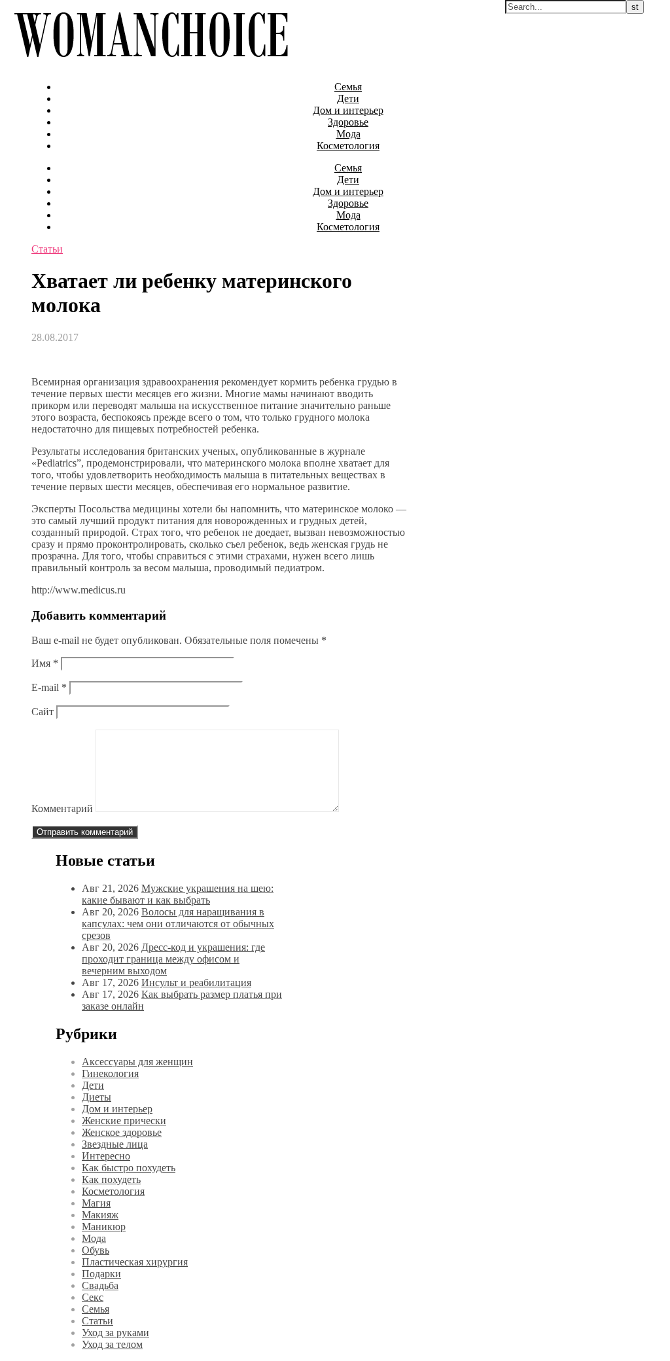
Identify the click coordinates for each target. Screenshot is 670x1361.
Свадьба (100, 1285)
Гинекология (110, 1073)
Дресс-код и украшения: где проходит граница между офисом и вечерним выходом (173, 959)
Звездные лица (115, 1144)
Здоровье (348, 122)
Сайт (42, 711)
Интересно (106, 1155)
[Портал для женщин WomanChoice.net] (150, 64)
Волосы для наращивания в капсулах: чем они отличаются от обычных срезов (178, 923)
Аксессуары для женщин (137, 1061)
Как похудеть (111, 1179)
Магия (96, 1203)
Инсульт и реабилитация (196, 982)
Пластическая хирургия (135, 1261)
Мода (348, 133)
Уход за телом (112, 1344)
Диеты (96, 1097)
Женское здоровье (122, 1132)
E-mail (49, 687)
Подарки (101, 1273)
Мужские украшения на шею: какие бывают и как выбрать (177, 894)
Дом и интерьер (348, 110)
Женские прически (124, 1120)
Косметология (348, 145)
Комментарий (62, 808)
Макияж (100, 1214)
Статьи (47, 249)
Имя (44, 663)
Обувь (95, 1250)
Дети (348, 98)
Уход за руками (115, 1332)
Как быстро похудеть (128, 1167)
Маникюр (104, 1226)
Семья (348, 86)
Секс (92, 1297)
